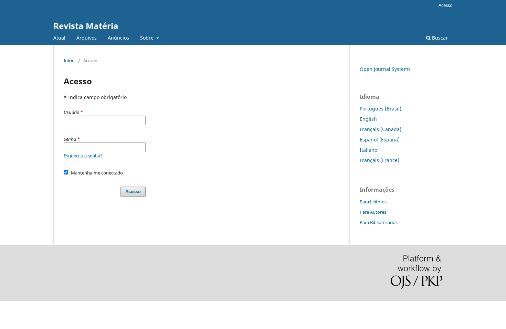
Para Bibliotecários (379, 222)
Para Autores (373, 212)
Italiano (368, 150)
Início (69, 60)
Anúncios (118, 37)
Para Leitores (373, 202)
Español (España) (380, 139)
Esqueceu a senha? (83, 155)
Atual (59, 37)
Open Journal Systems (385, 69)
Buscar (439, 37)
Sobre (147, 37)
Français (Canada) (380, 129)
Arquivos (86, 37)
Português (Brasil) (380, 108)
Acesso (446, 5)
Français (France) (379, 160)
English (368, 119)
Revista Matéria (85, 25)
